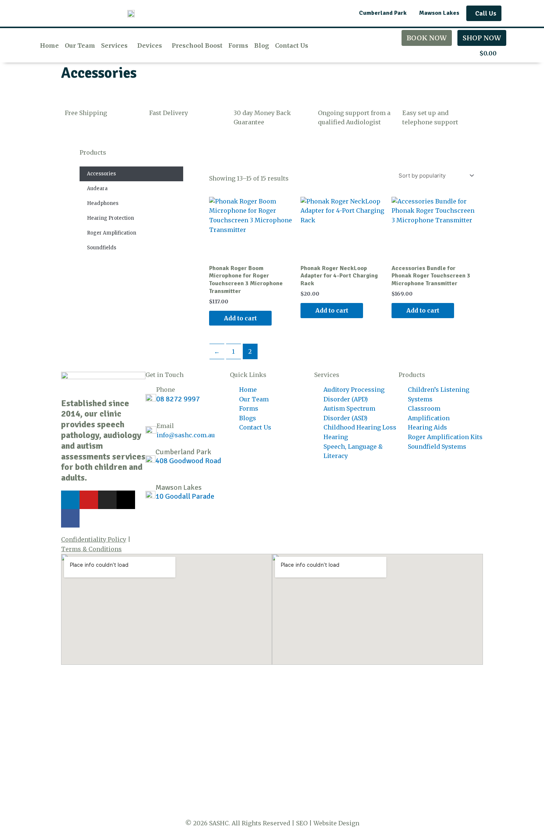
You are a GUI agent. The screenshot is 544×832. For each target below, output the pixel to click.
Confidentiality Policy (93, 539)
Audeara (97, 188)
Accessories (101, 174)
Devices (149, 45)
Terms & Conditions (91, 549)
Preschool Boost (197, 45)
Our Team (80, 45)
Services (114, 45)
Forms (238, 45)
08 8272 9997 (178, 399)
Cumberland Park (183, 452)
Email (165, 426)
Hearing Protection (110, 218)
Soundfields (101, 248)
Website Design (336, 823)
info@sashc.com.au (186, 435)
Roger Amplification (111, 233)
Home (49, 45)
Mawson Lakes (178, 487)
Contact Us (291, 45)
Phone (165, 389)
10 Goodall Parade (184, 496)
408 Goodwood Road (188, 460)
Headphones (102, 203)
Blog (261, 45)
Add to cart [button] (240, 318)
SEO (302, 823)
